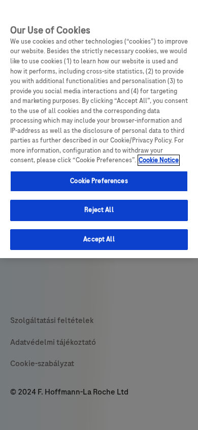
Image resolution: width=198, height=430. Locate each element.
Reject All (98, 209)
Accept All (98, 239)
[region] (99, 129)
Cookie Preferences (98, 181)
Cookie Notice (159, 160)
